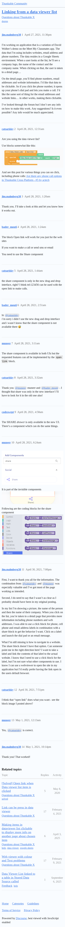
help (4, 848)
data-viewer (13, 848)
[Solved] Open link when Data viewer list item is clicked (17, 787)
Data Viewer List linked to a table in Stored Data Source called (18, 877)
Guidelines (33, 903)
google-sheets (26, 848)
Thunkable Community (14, 3)
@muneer (20, 388)
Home (5, 903)
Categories (18, 903)
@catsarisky (12, 315)
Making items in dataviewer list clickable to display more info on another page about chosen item (18, 832)
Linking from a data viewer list (29, 11)
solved (5, 799)
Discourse (21, 918)
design (5, 21)
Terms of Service (11, 910)
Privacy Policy (32, 910)
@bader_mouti (50, 388)
